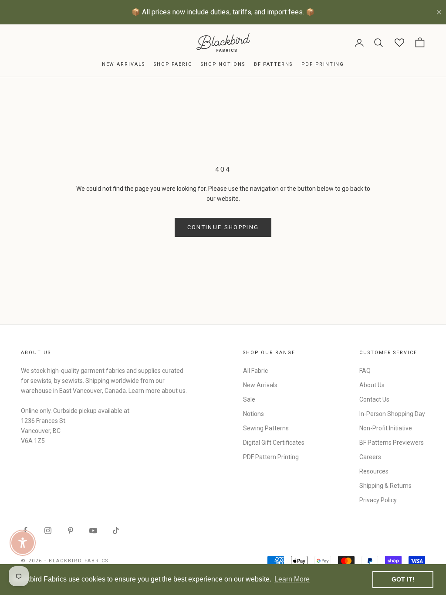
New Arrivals (123, 64)
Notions (253, 413)
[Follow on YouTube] (93, 530)
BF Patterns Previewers (391, 442)
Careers (370, 456)
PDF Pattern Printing (271, 456)
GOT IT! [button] (403, 579)
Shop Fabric (173, 64)
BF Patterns (273, 64)
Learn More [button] (292, 579)
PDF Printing (322, 64)
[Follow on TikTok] (116, 530)
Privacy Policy (378, 500)
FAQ (365, 370)
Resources (374, 471)
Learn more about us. (157, 390)
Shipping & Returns (385, 485)
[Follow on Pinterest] (70, 530)
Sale (249, 399)
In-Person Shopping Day (392, 413)
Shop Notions (223, 64)
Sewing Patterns (266, 428)
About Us (372, 385)
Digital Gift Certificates (273, 442)
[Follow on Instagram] (48, 530)
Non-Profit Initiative (385, 428)
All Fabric (255, 370)
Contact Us (374, 399)
